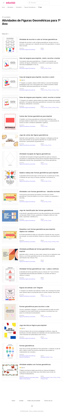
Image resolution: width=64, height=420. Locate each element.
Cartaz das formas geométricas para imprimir (35, 116)
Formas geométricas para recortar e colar (34, 306)
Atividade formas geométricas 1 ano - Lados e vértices (39, 269)
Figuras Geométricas (30, 49)
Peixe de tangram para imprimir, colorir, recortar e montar (39, 97)
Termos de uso (48, 400)
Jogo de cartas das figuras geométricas (33, 135)
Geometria (22, 49)
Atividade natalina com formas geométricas (35, 364)
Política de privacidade (33, 400)
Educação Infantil (45, 357)
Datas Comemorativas (24, 378)
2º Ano (46, 68)
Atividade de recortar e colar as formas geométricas (38, 39)
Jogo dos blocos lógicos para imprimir (33, 325)
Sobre (13, 400)
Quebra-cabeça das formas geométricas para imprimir (38, 173)
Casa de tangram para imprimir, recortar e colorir (36, 77)
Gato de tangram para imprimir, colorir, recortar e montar (39, 58)
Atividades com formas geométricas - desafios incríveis (39, 191)
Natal (37, 377)
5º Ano (57, 90)
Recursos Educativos (24, 357)
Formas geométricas (26, 346)
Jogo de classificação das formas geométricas (36, 210)
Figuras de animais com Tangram (31, 288)
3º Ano (49, 68)
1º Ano (42, 49)
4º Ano (53, 90)
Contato (21, 400)
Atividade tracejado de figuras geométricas (35, 154)
